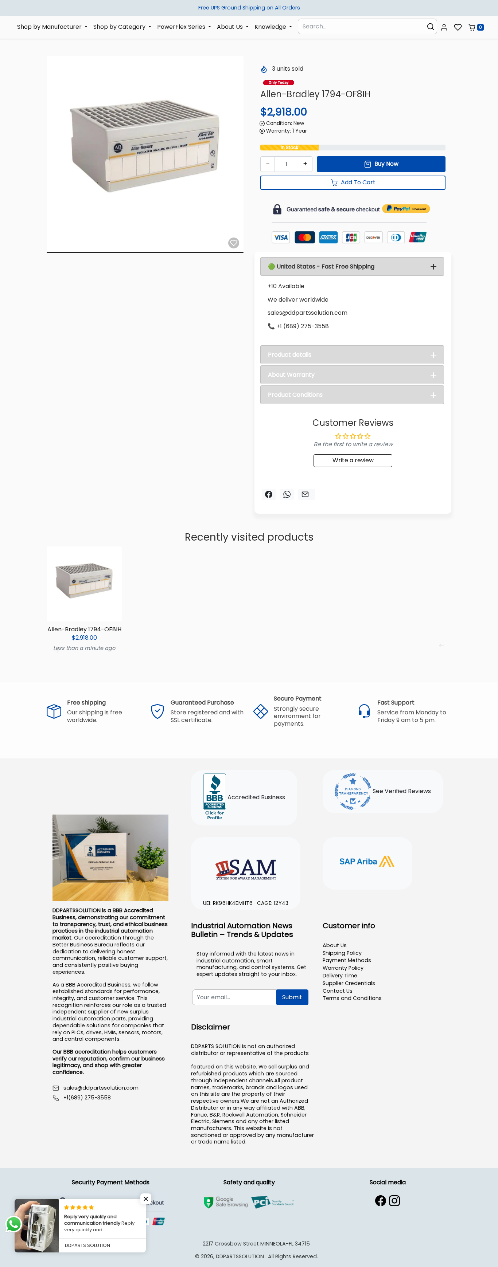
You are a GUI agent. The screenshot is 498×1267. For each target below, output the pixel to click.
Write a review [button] (353, 460)
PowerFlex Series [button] (182, 27)
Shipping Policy (342, 953)
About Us (335, 945)
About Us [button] (230, 27)
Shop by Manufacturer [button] (50, 27)
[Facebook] (381, 1200)
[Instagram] (394, 1200)
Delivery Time (340, 975)
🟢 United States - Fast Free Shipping (321, 266)
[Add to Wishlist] (233, 243)
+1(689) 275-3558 (87, 1097)
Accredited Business (255, 797)
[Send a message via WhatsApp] (14, 1224)
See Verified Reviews (401, 791)
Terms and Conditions (352, 998)
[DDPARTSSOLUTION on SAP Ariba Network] (367, 862)
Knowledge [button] (271, 27)
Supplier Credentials (349, 983)
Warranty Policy (343, 968)
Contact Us (338, 991)
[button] (444, 27)
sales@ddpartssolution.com (101, 1087)
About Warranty (291, 374)
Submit (292, 997)
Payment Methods (347, 960)
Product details (289, 354)
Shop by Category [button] (120, 27)
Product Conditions (295, 395)
